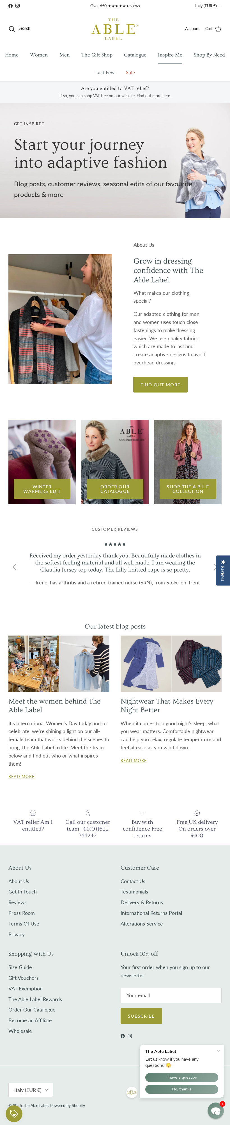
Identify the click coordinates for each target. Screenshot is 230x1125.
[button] (216, 1111)
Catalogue (135, 55)
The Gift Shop (96, 55)
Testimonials (134, 891)
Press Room (21, 913)
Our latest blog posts (115, 626)
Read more (21, 776)
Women (39, 55)
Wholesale (20, 1031)
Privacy (16, 934)
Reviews (17, 902)
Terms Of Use (23, 923)
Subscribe (141, 1016)
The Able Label (35, 1105)
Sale (130, 73)
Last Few (104, 73)
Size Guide (20, 967)
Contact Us (133, 881)
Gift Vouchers (23, 978)
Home (12, 55)
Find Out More (161, 384)
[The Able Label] (115, 28)
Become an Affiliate (30, 1020)
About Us (18, 881)
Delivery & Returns (142, 902)
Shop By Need (209, 55)
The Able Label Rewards (35, 999)
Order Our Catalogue (32, 1009)
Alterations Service (142, 923)
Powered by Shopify (67, 1105)
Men (64, 55)
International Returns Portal (151, 913)
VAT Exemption (25, 988)
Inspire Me (170, 55)
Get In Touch (22, 891)
